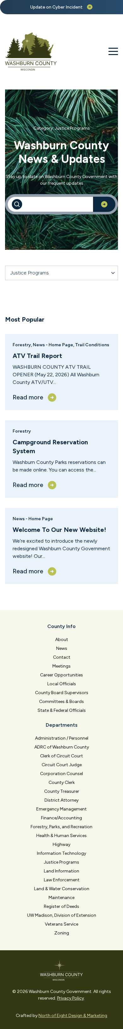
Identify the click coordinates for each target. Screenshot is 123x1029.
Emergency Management (61, 809)
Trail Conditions (92, 345)
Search (104, 204)
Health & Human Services (61, 835)
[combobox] (61, 273)
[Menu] (113, 51)
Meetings (61, 666)
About (61, 639)
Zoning (61, 933)
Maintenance (61, 897)
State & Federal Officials (62, 710)
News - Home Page (53, 345)
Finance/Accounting (61, 818)
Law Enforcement (61, 880)
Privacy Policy (70, 998)
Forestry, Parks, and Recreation (61, 826)
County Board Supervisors (61, 692)
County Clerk (62, 782)
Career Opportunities (61, 675)
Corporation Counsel (61, 773)
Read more (28, 397)
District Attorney (61, 800)
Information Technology (61, 853)
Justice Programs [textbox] (29, 273)
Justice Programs (61, 862)
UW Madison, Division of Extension (61, 915)
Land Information (61, 871)
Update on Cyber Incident (56, 7)
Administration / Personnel (61, 738)
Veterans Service (61, 924)
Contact (61, 657)
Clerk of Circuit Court (61, 756)
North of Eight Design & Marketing (72, 1015)
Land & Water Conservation (61, 888)
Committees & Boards (61, 701)
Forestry (22, 345)
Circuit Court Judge (62, 764)
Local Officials (61, 684)
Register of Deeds (61, 906)
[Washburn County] (31, 52)
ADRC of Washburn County (61, 747)
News (61, 648)
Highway (61, 844)
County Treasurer (61, 791)
